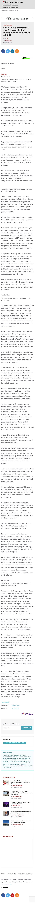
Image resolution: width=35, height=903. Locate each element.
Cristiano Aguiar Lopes (18, 814)
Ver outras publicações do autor (14, 742)
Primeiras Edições (7, 25)
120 (7, 38)
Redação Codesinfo (17, 785)
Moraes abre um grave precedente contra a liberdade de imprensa (21, 812)
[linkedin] (12, 51)
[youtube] (12, 895)
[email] (17, 51)
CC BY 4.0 (8, 884)
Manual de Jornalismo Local (10, 7)
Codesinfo (15, 5)
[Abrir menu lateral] (2, 18)
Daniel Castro (8, 40)
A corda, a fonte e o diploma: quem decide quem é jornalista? (21, 821)
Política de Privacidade (25, 874)
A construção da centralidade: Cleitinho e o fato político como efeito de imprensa (21, 793)
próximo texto (15, 705)
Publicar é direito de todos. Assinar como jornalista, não (21, 803)
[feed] (17, 895)
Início (3, 874)
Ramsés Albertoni (17, 796)
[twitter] (8, 51)
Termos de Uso (11, 874)
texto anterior (15, 708)
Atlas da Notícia (7, 5)
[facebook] (3, 51)
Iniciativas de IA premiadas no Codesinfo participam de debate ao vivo (21, 782)
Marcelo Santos (16, 805)
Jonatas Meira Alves (18, 824)
